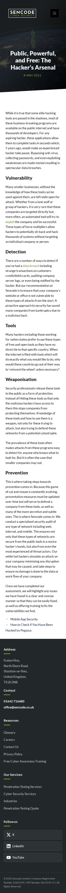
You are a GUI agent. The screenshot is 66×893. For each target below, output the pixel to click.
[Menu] (54, 13)
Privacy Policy (13, 754)
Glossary (9, 732)
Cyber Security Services (20, 794)
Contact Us (11, 747)
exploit (10, 222)
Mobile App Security (24, 619)
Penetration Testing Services (23, 787)
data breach (31, 266)
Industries (10, 801)
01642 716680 (14, 701)
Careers (9, 740)
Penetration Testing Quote (21, 808)
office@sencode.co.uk (19, 707)
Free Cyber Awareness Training (25, 761)
